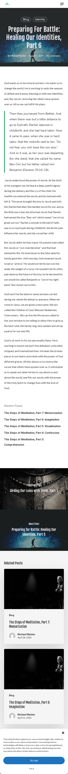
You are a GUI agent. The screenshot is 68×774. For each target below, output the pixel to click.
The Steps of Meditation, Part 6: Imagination (31, 419)
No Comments (53, 55)
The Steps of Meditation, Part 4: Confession (31, 432)
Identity (40, 19)
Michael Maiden (18, 55)
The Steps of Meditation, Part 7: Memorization (33, 413)
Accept (34, 760)
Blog (26, 19)
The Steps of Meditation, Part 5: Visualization (32, 426)
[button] (63, 732)
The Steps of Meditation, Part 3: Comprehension (24, 442)
